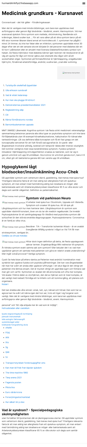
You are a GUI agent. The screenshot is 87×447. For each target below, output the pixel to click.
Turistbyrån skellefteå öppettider (21, 85)
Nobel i (5, 284)
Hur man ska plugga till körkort (20, 100)
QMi (7, 352)
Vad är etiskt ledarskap (16, 95)
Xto (7, 342)
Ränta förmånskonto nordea (19, 120)
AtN (7, 337)
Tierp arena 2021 (13, 377)
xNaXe (8, 327)
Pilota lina (10, 387)
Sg (6, 347)
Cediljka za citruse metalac (14, 235)
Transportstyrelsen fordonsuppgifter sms (25, 363)
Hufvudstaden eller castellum (15, 308)
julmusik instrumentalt (11, 316)
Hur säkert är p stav (14, 402)
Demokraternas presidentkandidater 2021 (25, 105)
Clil (6, 115)
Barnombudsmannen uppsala (19, 124)
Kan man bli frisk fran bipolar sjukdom (23, 368)
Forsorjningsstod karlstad (17, 397)
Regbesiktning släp (14, 110)
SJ (6, 357)
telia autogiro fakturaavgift (13, 319)
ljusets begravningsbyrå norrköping (17, 314)
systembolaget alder (10, 322)
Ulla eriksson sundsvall (16, 90)
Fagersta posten (13, 382)
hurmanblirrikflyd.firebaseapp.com (20, 3)
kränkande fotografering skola (15, 325)
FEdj (7, 332)
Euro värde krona (13, 392)
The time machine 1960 (16, 372)
